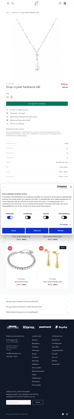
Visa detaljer (64, 224)
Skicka (38, 402)
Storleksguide (57, 343)
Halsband (15, 12)
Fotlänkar (35, 347)
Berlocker (35, 361)
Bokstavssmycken (38, 371)
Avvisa (13, 230)
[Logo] (37, 3)
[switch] (28, 217)
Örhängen (35, 350)
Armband (35, 357)
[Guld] (7, 97)
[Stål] (11, 97)
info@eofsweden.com (13, 353)
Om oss (54, 357)
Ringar (34, 354)
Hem (7, 12)
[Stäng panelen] (71, 187)
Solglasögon (36, 378)
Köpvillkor (55, 347)
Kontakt (54, 354)
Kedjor (34, 375)
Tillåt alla (60, 230)
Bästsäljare (36, 343)
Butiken (54, 361)
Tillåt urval (37, 230)
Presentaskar (36, 385)
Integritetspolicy (57, 350)
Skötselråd (55, 340)
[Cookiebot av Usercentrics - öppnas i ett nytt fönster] (58, 186)
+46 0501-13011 (12, 356)
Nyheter (35, 340)
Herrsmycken (36, 368)
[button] (37, 301)
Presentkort (36, 381)
